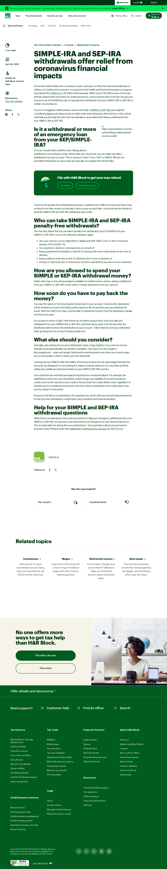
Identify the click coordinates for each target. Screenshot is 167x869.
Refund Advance (92, 761)
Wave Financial (17, 829)
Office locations (91, 796)
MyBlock (51, 739)
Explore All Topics (15, 26)
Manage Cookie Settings (59, 809)
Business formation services (24, 825)
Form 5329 (95, 345)
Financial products (34, 16)
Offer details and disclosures (31, 691)
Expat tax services (19, 781)
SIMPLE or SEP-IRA (100, 110)
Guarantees (126, 774)
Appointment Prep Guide (59, 757)
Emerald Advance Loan (95, 757)
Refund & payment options (60, 761)
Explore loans (90, 739)
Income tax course (129, 757)
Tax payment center (56, 766)
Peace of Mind (17, 768)
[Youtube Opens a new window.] (101, 851)
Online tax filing (18, 746)
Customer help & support (96, 787)
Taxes (18, 16)
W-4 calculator (54, 774)
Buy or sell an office (129, 752)
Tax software (16, 759)
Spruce (87, 744)
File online (65, 185)
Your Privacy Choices (40, 863)
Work (43, 26)
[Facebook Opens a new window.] (86, 851)
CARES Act (55, 93)
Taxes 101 (52, 26)
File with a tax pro (87, 185)
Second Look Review (20, 764)
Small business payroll (21, 820)
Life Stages (32, 26)
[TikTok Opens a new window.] (79, 851)
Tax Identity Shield (19, 772)
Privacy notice (54, 805)
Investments (30, 558)
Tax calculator (54, 748)
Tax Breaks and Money (68, 26)
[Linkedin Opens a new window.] (109, 851)
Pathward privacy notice (59, 813)
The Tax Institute (13, 101)
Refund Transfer (91, 752)
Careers (124, 748)
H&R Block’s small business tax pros (88, 428)
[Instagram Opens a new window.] (94, 851)
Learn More (118, 8)
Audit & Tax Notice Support (23, 777)
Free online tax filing (20, 755)
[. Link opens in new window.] (19, 863)
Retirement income (101, 558)
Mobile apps (53, 744)
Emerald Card (90, 748)
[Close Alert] (162, 8)
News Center (126, 761)
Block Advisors (17, 807)
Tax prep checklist (56, 752)
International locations (95, 800)
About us (124, 739)
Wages (66, 558)
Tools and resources (77, 16)
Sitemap (88, 805)
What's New (86, 26)
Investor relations (128, 766)
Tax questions (90, 792)
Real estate (136, 558)
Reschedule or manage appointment (21, 740)
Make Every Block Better (132, 744)
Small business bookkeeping (24, 816)
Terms (50, 800)
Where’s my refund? (57, 770)
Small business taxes (20, 812)
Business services (55, 16)
